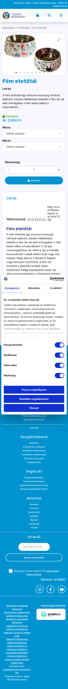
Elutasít (34, 408)
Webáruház (8, 27)
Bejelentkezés (60, 6)
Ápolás (34, 519)
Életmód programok (34, 458)
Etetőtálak (23, 27)
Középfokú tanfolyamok (34, 454)
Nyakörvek (34, 512)
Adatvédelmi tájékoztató (17, 612)
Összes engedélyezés (34, 389)
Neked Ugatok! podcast (44, 3)
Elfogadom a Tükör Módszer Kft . (36, 573)
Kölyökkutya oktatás (34, 446)
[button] (16, 72)
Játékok (34, 516)
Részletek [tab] (34, 288)
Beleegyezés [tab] (12, 288)
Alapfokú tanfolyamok (34, 450)
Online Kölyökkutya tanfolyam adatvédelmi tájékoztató (17, 659)
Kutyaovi (34, 442)
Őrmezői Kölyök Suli (34, 419)
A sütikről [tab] (55, 288)
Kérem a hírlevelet (34, 557)
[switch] (59, 355)
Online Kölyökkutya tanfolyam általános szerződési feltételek (17, 649)
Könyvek (34, 504)
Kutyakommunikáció (34, 481)
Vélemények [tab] (33, 213)
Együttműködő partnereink (34, 485)
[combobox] (34, 134)
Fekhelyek (34, 523)
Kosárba (35, 180)
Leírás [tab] (11, 198)
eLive (26, 676)
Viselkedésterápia (34, 477)
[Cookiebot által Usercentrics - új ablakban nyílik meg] (49, 279)
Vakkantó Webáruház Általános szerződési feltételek (17, 619)
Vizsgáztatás (34, 462)
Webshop (62, 3)
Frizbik (34, 527)
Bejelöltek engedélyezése (34, 399)
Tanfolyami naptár (22, 3)
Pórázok (34, 508)
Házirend (34, 427)
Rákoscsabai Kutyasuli (34, 415)
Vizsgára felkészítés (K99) (34, 489)
